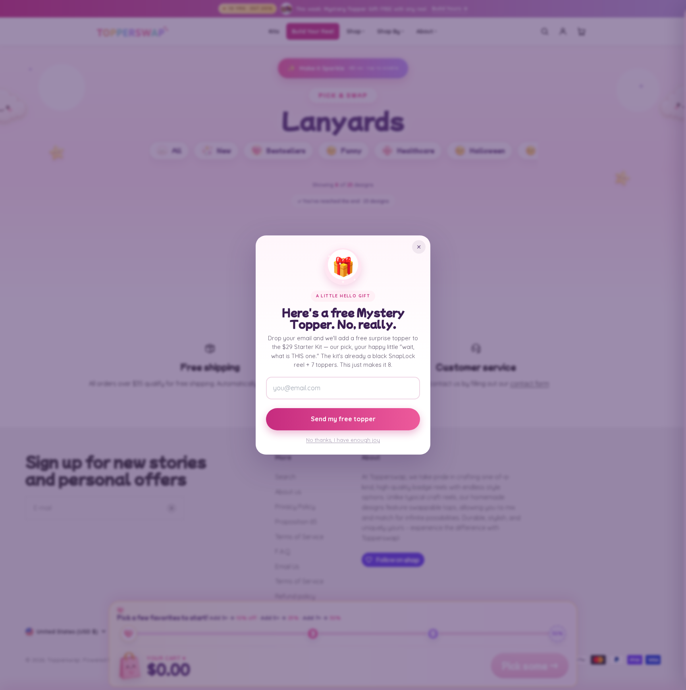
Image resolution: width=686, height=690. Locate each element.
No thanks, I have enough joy (343, 440)
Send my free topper (343, 419)
